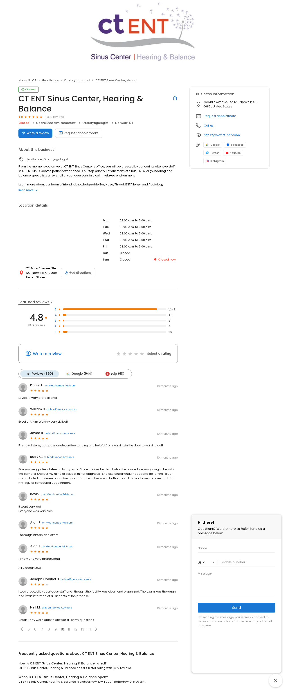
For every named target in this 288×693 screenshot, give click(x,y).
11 (69, 629)
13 (82, 629)
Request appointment (81, 133)
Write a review (38, 133)
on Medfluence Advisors (60, 385)
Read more (26, 190)
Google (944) (82, 374)
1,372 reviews (55, 117)
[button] (22, 629)
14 (89, 629)
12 (75, 629)
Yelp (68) (117, 374)
